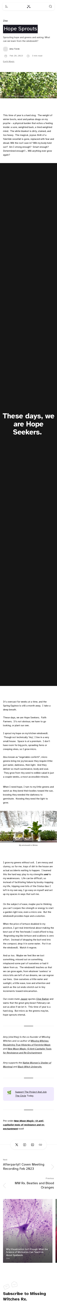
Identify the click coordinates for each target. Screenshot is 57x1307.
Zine (5, 21)
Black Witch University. (30, 1067)
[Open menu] (6, 6)
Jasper (24, 999)
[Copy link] (40, 1144)
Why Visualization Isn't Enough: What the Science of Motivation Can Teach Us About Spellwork (27, 1252)
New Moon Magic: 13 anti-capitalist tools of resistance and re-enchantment (24, 1125)
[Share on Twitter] (16, 1144)
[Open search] (50, 6)
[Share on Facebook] (24, 1144)
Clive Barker (42, 999)
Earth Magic (8, 61)
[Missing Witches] (29, 6)
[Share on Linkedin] (32, 1144)
